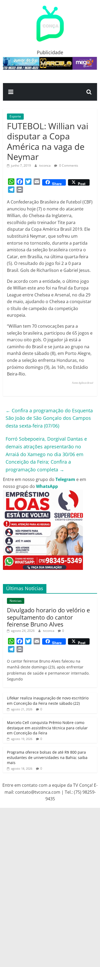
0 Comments (68, 165)
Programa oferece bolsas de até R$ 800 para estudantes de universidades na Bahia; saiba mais (47, 757)
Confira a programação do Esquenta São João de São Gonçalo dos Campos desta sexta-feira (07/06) (49, 418)
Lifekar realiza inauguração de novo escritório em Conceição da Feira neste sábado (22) (48, 700)
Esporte (15, 116)
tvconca (45, 165)
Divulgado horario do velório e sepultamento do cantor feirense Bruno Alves (48, 617)
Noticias (16, 600)
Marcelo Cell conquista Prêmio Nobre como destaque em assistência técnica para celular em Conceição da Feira (47, 727)
